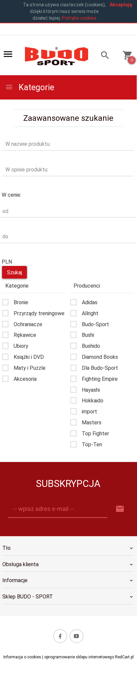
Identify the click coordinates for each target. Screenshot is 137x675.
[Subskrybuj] (120, 509)
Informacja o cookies (22, 657)
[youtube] (76, 636)
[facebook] (60, 636)
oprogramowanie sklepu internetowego (79, 657)
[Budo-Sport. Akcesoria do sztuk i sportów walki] (56, 55)
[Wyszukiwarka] (102, 56)
